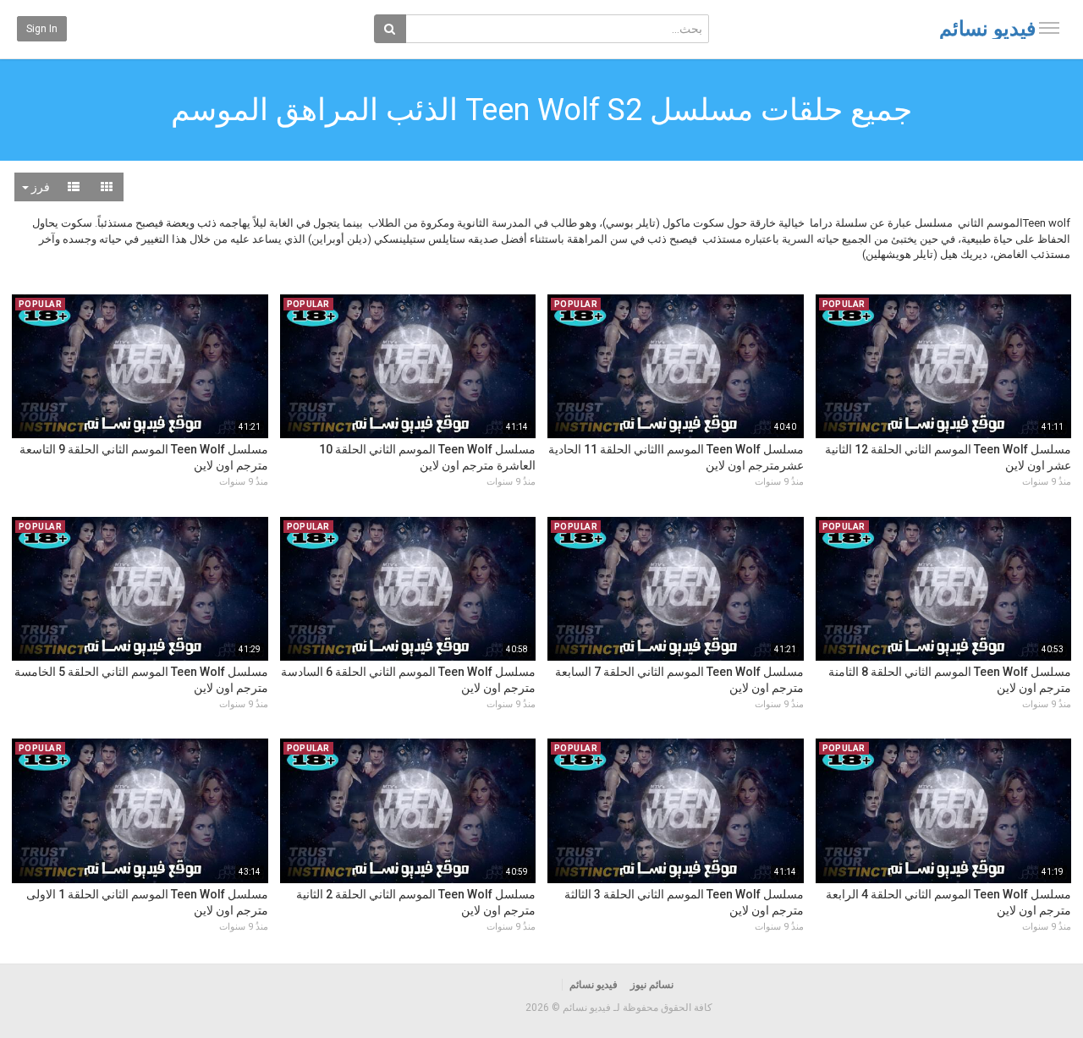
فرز (39, 187)
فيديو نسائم (987, 29)
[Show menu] (1049, 28)
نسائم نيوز (651, 985)
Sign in (42, 29)
